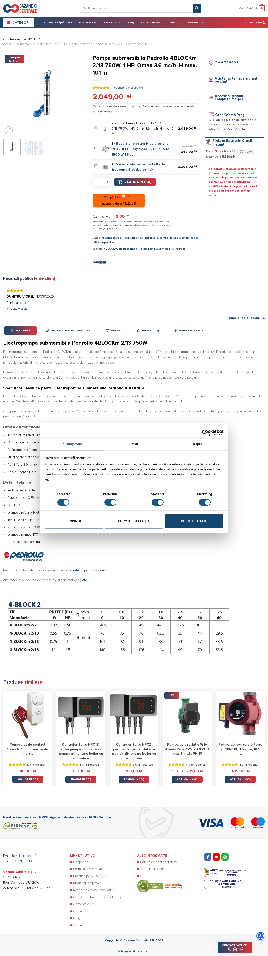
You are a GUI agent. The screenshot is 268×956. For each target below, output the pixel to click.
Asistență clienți (84, 904)
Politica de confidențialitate (159, 862)
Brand (116, 330)
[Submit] (196, 8)
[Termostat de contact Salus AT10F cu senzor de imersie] (27, 715)
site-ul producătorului (90, 570)
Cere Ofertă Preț (229, 115)
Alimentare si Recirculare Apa (37, 44)
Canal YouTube (150, 22)
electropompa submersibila (156, 248)
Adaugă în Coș (137, 182)
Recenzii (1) (150, 330)
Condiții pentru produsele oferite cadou (101, 897)
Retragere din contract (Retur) (94, 890)
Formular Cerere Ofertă (89, 869)
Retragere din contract (134, 951)
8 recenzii (198, 764)
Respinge (73, 521)
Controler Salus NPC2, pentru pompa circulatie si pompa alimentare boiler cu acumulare (134, 751)
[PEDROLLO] (100, 261)
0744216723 (194, 22)
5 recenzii (39, 764)
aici (85, 580)
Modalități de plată (86, 883)
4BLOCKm (110, 248)
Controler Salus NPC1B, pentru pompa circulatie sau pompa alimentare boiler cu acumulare (80, 751)
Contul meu (81, 925)
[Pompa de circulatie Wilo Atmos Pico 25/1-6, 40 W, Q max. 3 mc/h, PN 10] (187, 715)
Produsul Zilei (88, 22)
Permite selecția (134, 521)
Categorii (21, 22)
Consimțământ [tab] (71, 444)
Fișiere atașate (190, 330)
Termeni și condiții (153, 869)
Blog (131, 22)
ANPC (144, 876)
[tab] (20, 330)
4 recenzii (252, 764)
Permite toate (194, 521)
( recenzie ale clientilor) (126, 87)
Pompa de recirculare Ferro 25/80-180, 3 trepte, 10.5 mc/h (240, 749)
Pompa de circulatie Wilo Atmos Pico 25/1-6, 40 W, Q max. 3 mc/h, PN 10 (187, 749)
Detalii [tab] (134, 444)
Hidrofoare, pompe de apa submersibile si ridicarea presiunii (106, 44)
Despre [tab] (197, 444)
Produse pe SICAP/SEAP (90, 876)
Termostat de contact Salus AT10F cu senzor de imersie (27, 749)
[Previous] (10, 94)
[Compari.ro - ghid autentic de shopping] (160, 886)
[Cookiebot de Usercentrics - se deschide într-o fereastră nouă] (205, 430)
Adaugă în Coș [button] (27, 779)
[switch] (110, 502)
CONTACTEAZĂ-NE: (235, 945)
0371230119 (23, 861)
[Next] (79, 94)
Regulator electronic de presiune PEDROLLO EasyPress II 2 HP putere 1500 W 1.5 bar (140, 149)
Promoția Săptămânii (58, 22)
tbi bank (228, 156)
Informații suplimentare (70, 330)
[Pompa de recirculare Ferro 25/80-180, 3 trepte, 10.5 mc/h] (240, 715)
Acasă (7, 44)
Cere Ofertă (112, 22)
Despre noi (81, 862)
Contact (173, 22)
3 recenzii (145, 764)
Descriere (22, 330)
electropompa (128, 248)
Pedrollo (180, 248)
